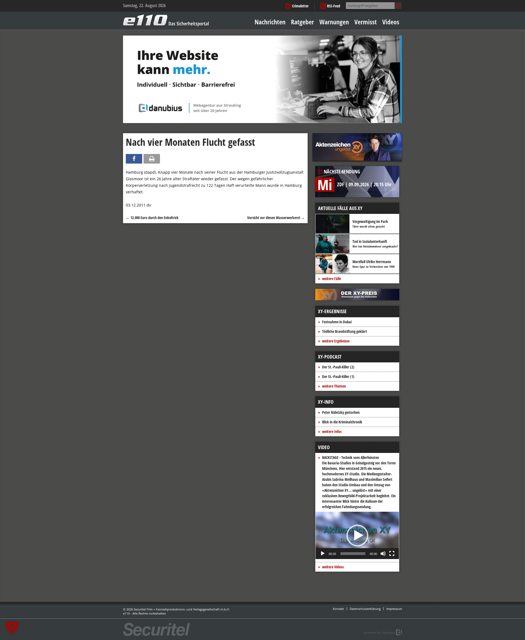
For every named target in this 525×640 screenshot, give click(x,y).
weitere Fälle (331, 278)
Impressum (394, 609)
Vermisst (365, 21)
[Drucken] (152, 159)
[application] (357, 535)
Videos (390, 21)
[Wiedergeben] (322, 553)
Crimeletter (300, 5)
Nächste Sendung (342, 171)
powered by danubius (379, 632)
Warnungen (334, 21)
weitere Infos (332, 431)
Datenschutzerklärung (365, 609)
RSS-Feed (333, 5)
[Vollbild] (392, 553)
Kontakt (338, 609)
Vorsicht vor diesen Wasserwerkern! (276, 217)
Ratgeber (302, 21)
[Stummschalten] (383, 553)
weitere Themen (334, 386)
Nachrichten (270, 21)
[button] (357, 535)
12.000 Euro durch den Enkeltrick (152, 217)
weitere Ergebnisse (335, 341)
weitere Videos (333, 566)
